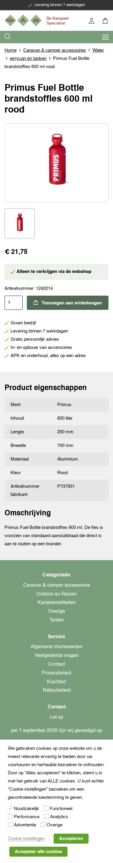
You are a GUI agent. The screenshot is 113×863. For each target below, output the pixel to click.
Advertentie (25, 825)
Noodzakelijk (26, 808)
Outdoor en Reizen (56, 594)
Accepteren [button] (71, 838)
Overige (56, 611)
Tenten (56, 620)
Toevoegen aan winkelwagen (72, 303)
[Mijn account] (92, 21)
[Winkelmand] (105, 21)
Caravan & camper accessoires (54, 50)
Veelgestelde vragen (57, 655)
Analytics (59, 817)
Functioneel (61, 808)
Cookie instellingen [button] (26, 838)
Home (11, 50)
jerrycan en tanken (28, 58)
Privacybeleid (56, 673)
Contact (56, 664)
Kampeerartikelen (57, 602)
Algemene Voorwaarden (57, 647)
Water (98, 50)
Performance (26, 817)
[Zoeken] (8, 37)
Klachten (56, 682)
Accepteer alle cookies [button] (38, 851)
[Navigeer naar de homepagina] (38, 20)
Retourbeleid (57, 690)
